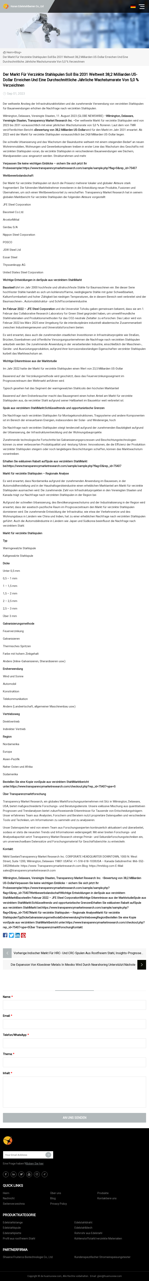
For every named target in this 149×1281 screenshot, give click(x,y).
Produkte (103, 1193)
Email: (7, 1015)
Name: (8, 996)
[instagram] (37, 1174)
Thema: (8, 1054)
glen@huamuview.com (109, 1276)
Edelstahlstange (13, 1222)
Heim (10, 52)
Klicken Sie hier (34, 1163)
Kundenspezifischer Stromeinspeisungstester (102, 1257)
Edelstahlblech (83, 1227)
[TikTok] (45, 1174)
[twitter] (21, 1174)
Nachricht (9, 1198)
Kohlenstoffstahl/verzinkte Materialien (98, 1238)
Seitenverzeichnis (14, 1203)
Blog (53, 1198)
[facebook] (6, 1174)
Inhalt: (7, 1073)
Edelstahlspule (12, 1227)
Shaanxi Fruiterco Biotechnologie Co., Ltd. (28, 1257)
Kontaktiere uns (107, 1198)
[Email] (48, 1155)
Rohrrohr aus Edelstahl (88, 1233)
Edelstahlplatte (12, 1233)
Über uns (55, 1193)
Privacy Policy (58, 1203)
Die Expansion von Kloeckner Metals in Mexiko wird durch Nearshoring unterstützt (67, 964)
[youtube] (29, 1174)
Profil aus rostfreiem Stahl (19, 1238)
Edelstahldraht (83, 1222)
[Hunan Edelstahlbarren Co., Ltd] (22, 1141)
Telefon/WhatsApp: (16, 1034)
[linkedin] (13, 1174)
